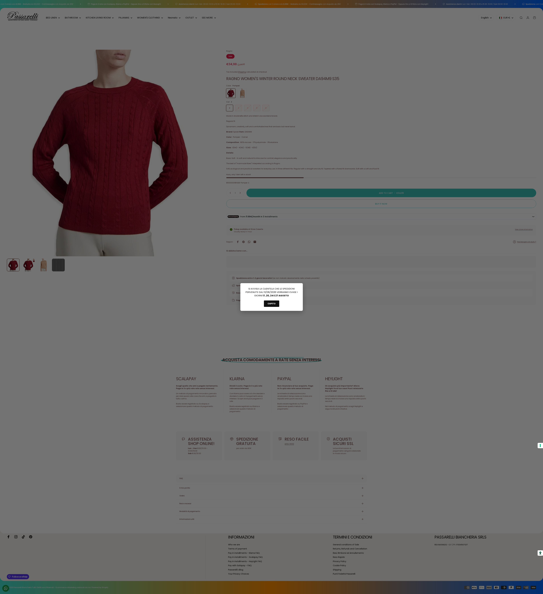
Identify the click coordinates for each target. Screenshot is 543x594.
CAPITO (272, 303)
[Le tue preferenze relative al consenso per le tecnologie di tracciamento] (540, 445)
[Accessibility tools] (540, 553)
